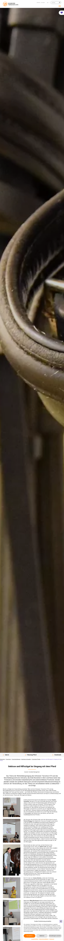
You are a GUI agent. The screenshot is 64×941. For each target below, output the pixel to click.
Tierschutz (8, 759)
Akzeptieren (29, 935)
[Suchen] (59, 2)
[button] (61, 921)
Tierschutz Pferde (36, 759)
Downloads (57, 755)
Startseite (2, 759)
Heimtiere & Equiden (26, 759)
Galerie (7, 755)
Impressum (51, 939)
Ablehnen (41, 935)
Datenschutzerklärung (44, 939)
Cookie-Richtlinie (34, 939)
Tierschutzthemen (16, 759)
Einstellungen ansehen (55, 935)
